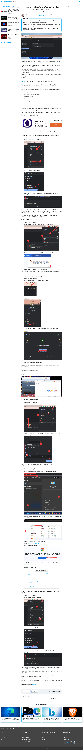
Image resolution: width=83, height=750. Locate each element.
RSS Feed (65, 735)
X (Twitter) (10, 728)
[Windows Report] (10, 2)
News (43, 735)
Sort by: (53, 699)
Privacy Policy (66, 739)
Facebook (7, 728)
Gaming (44, 741)
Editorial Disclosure (25, 737)
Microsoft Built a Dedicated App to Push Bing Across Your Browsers (52, 719)
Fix (43, 737)
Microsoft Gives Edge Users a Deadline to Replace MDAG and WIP (10, 719)
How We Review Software (27, 741)
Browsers (42, 15)
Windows (44, 744)
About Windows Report (5, 735)
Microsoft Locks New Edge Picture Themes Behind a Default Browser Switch (31, 720)
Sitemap (65, 737)
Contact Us (3, 737)
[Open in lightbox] (43, 155)
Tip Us (2, 739)
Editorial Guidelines (25, 735)
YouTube (13, 728)
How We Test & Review (26, 739)
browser (34, 684)
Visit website (54, 124)
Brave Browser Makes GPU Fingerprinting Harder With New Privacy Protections (72, 720)
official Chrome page (34, 543)
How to (43, 739)
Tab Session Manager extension (30, 679)
